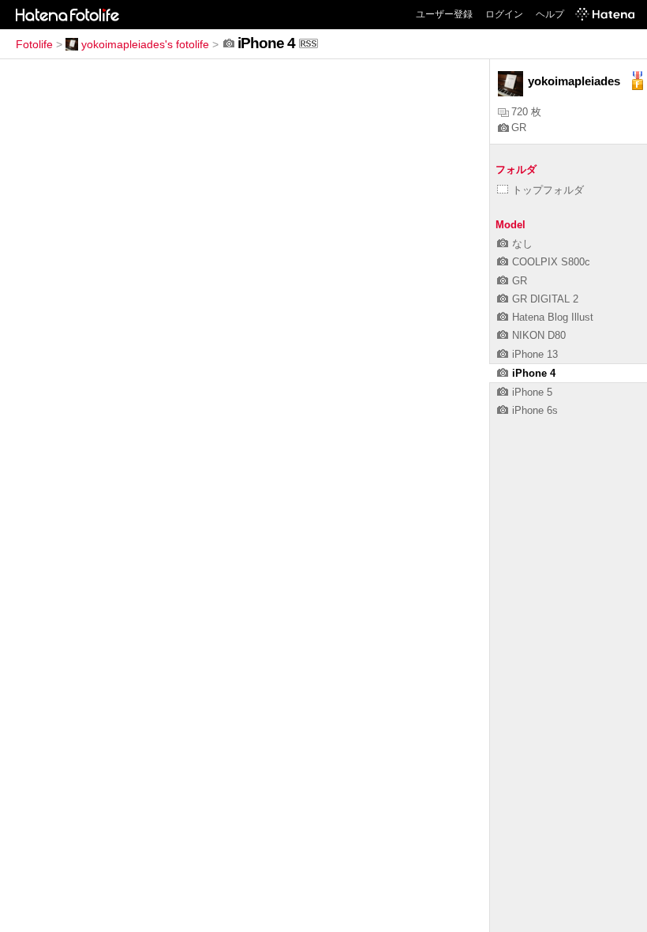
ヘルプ (550, 14)
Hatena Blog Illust (552, 317)
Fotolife (34, 44)
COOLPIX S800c (551, 262)
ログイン (504, 14)
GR (518, 127)
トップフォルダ (548, 190)
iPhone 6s (535, 410)
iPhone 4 (533, 373)
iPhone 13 (535, 354)
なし (522, 244)
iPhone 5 (532, 392)
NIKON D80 (539, 335)
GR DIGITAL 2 (545, 299)
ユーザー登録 (444, 14)
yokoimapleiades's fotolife (145, 44)
